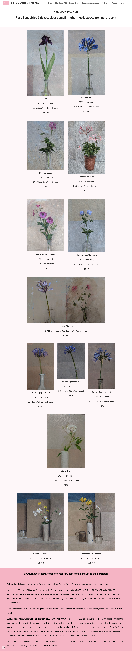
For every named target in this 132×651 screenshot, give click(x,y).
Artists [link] (104, 3)
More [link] (121, 3)
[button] (129, 2)
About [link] (114, 3)
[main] (66, 15)
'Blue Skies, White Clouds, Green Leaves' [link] (67, 3)
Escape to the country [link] (90, 3)
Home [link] (49, 3)
